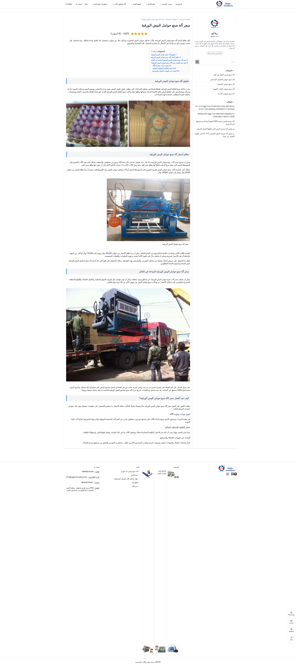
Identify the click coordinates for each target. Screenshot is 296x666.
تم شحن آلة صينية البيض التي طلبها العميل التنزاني (215, 128)
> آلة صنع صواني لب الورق (130, 471)
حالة (86, 4)
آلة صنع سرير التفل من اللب (223, 74)
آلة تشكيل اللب (120, 4)
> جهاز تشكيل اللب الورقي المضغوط (126, 479)
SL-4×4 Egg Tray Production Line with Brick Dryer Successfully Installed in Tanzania (215, 107)
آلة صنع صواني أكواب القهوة (223, 89)
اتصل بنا (79, 4)
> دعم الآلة (135, 486)
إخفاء (154, 51)
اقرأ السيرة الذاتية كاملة (214, 53)
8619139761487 (88, 471)
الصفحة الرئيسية (184, 19)
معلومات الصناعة (100, 4)
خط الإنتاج (151, 4)
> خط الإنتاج (135, 475)
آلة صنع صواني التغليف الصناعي (222, 79)
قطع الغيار (137, 4)
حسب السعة (167, 4)
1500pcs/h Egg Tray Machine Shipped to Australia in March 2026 (216, 115)
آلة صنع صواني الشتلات (225, 84)
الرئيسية (179, 4)
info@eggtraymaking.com (76, 477)
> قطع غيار (135, 482)
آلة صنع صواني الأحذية (226, 93)
